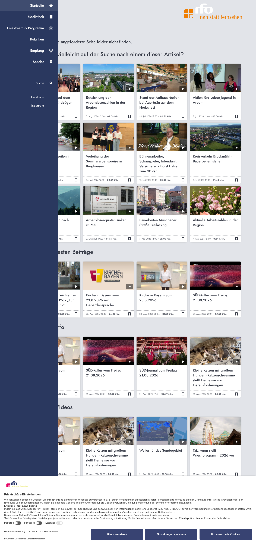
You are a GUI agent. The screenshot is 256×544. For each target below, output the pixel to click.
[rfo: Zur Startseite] (213, 11)
